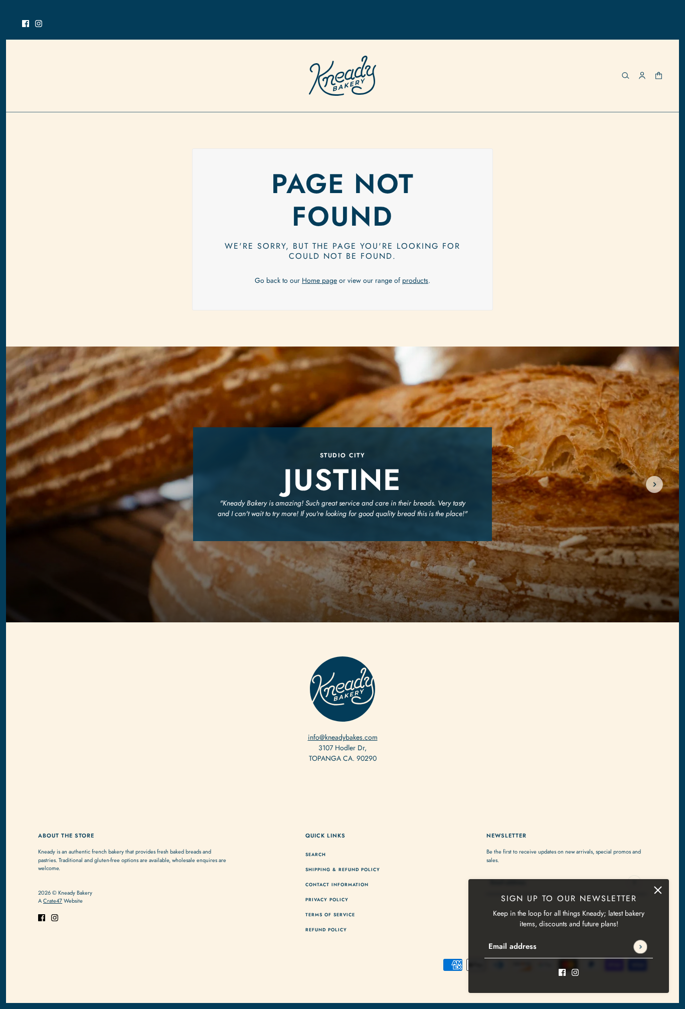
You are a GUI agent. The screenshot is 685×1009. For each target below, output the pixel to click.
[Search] (625, 75)
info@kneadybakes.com (343, 737)
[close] (658, 890)
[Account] (642, 75)
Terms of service (330, 914)
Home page (319, 280)
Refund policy (326, 929)
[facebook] (25, 23)
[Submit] (640, 946)
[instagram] (38, 23)
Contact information (337, 884)
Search (315, 854)
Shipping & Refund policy (342, 869)
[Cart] (658, 75)
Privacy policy (327, 899)
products (415, 280)
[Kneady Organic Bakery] (342, 76)
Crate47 (52, 901)
